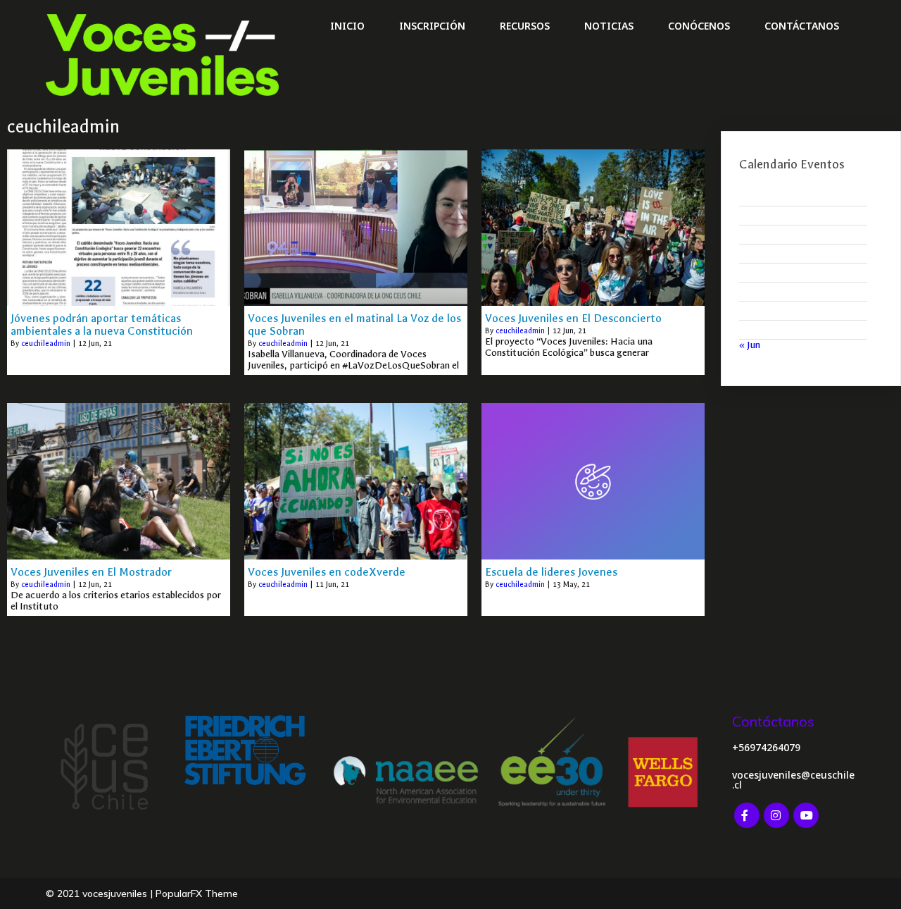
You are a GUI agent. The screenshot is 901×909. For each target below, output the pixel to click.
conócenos (699, 25)
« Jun (749, 345)
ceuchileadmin (45, 343)
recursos (525, 25)
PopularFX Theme (197, 893)
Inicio (347, 25)
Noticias (609, 25)
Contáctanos (801, 25)
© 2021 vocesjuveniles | (101, 893)
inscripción (432, 25)
